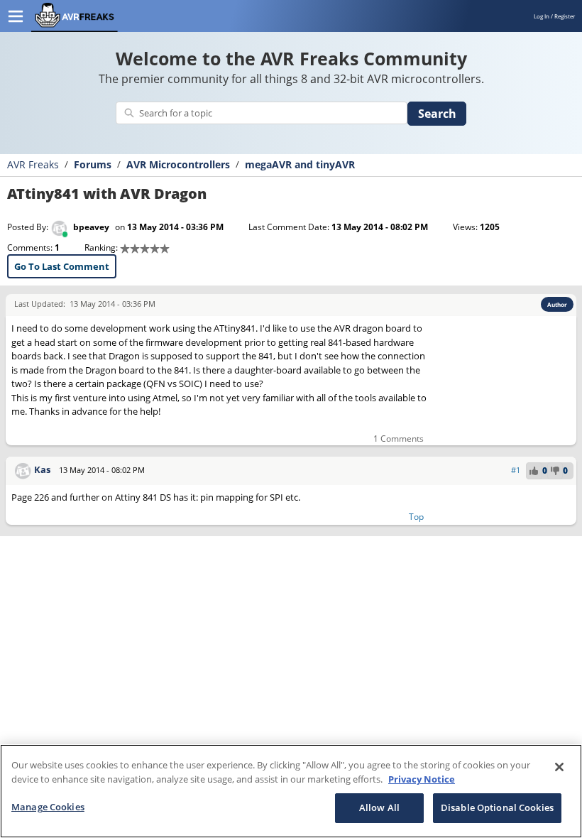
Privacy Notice (421, 779)
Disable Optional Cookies (497, 807)
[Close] (559, 767)
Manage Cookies (47, 806)
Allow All (379, 807)
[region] (291, 791)
